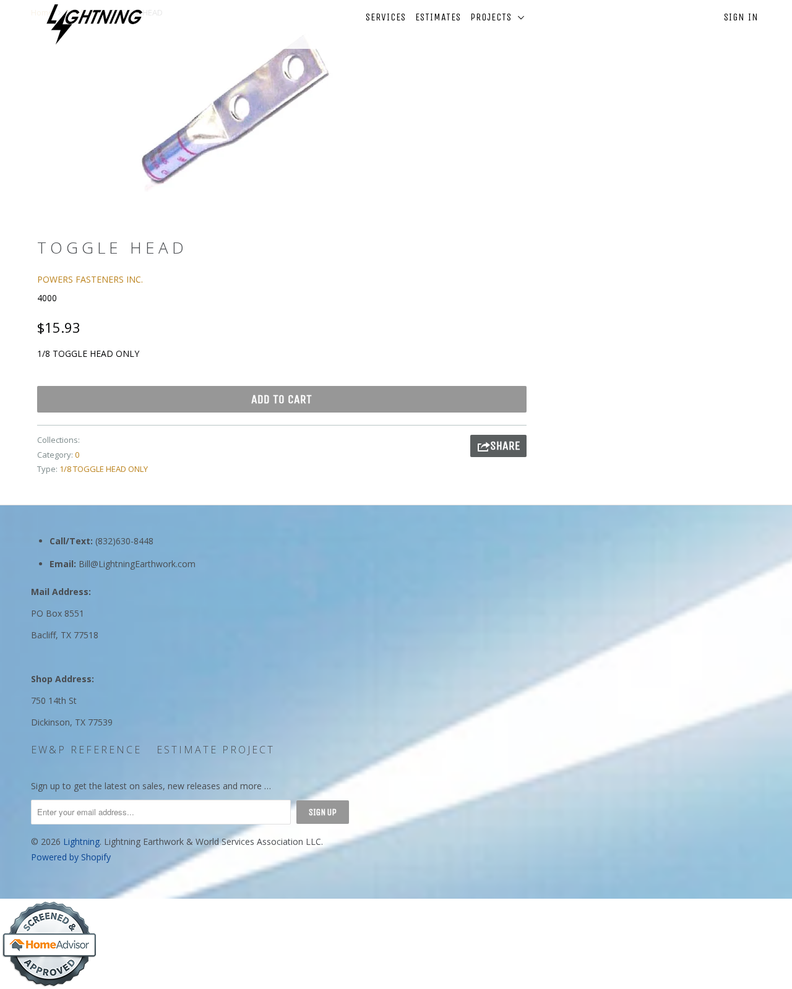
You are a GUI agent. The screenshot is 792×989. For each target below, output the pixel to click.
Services (386, 17)
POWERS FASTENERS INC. (90, 279)
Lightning (81, 841)
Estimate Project (216, 749)
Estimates (438, 17)
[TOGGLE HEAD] (233, 113)
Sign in (741, 17)
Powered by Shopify (71, 857)
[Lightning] (94, 24)
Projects (494, 17)
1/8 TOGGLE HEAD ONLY (103, 468)
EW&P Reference (86, 749)
